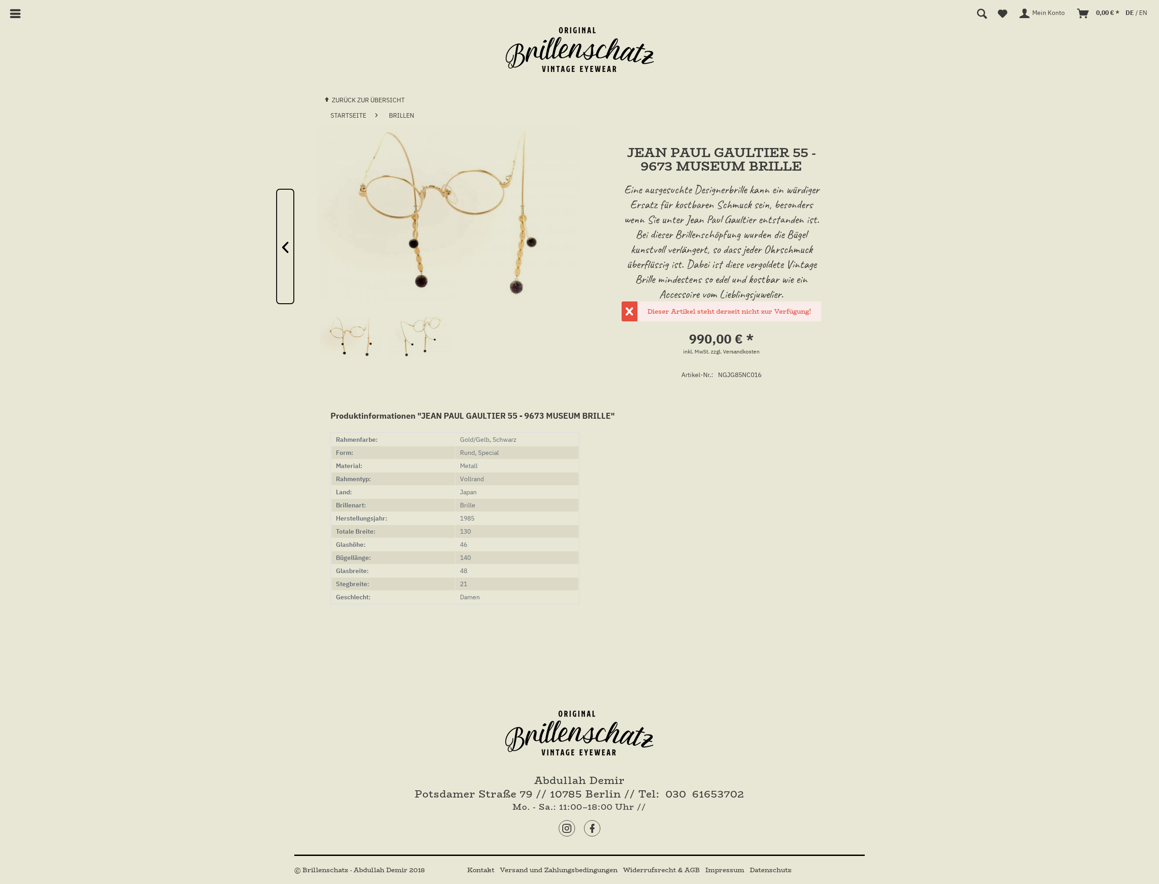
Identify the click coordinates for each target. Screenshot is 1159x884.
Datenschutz (770, 870)
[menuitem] (19, 14)
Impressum (725, 870)
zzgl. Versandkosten (735, 351)
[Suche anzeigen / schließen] (981, 14)
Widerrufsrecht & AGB (662, 870)
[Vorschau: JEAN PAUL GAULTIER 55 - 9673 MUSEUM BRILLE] (351, 347)
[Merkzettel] (1002, 14)
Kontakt (481, 870)
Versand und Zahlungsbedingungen (559, 870)
